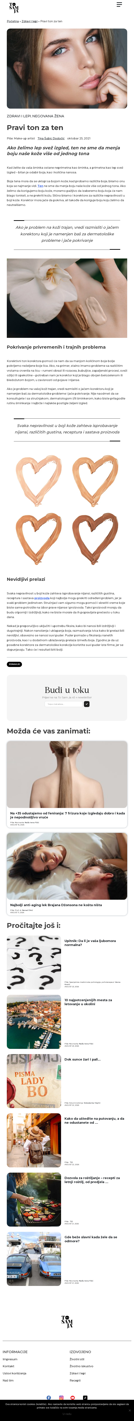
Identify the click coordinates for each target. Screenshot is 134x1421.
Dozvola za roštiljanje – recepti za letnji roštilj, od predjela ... (92, 1180)
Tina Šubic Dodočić (51, 138)
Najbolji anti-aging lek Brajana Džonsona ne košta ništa (56, 905)
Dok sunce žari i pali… (83, 1059)
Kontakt (8, 1366)
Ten (40, 186)
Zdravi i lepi (30, 21)
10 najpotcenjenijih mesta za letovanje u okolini (88, 1002)
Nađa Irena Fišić (32, 822)
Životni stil (77, 1359)
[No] (129, 1410)
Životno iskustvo (81, 1366)
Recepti (75, 1380)
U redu (67, 1414)
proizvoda (42, 598)
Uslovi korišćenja (14, 1373)
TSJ (71, 1162)
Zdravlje (14, 664)
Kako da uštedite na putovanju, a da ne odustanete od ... (94, 1121)
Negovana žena (48, 116)
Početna (13, 21)
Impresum (10, 1359)
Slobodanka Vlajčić (92, 1103)
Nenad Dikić (27, 910)
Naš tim (8, 1380)
